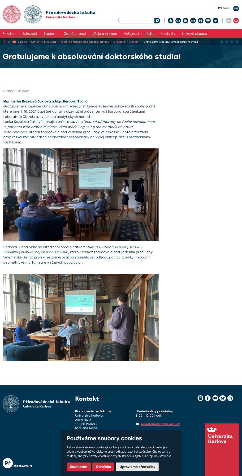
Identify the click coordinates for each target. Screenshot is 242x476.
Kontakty (167, 33)
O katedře (119, 41)
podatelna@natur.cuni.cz (160, 424)
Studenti (50, 33)
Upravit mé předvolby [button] (137, 467)
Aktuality (134, 41)
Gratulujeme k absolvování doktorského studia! (171, 41)
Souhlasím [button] (78, 467)
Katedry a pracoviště (43, 41)
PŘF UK (6, 41)
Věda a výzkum (105, 33)
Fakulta (9, 33)
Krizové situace (194, 33)
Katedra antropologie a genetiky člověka (84, 41)
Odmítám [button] (103, 467)
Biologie (22, 41)
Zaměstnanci (75, 33)
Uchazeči (29, 33)
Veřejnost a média (139, 33)
